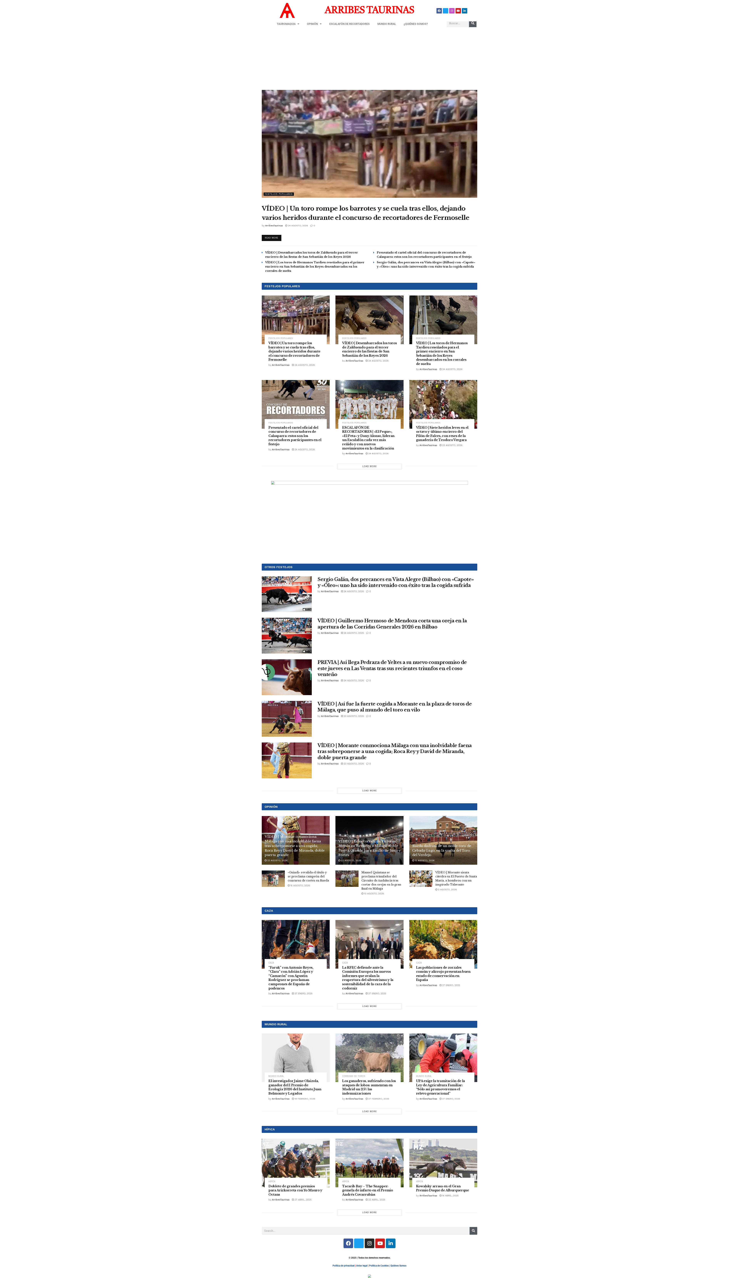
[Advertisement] (369, 59)
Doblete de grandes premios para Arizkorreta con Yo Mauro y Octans (295, 1190)
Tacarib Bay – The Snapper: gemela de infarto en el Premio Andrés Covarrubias (367, 1190)
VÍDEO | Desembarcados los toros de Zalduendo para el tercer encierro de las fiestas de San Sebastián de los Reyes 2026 (369, 349)
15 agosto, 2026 (424, 860)
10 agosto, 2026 (373, 893)
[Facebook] (439, 10)
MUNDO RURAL (386, 23)
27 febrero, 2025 (378, 1098)
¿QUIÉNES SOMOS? (416, 23)
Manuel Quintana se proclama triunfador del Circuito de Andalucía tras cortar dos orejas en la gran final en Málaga (381, 880)
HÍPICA (271, 1181)
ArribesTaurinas (274, 225)
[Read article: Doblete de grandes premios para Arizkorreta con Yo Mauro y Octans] (296, 1163)
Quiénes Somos (398, 1265)
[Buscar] (473, 23)
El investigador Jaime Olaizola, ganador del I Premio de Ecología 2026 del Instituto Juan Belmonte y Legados (294, 1087)
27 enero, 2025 (303, 993)
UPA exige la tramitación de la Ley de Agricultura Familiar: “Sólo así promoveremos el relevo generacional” (440, 1087)
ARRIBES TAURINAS (369, 10)
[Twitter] (445, 10)
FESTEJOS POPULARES (279, 194)
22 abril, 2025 (376, 1199)
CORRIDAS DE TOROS (353, 1076)
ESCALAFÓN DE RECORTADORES (349, 23)
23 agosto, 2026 (451, 445)
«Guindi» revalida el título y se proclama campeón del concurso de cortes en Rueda (308, 876)
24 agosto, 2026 (297, 225)
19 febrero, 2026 (304, 1098)
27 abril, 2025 (303, 1199)
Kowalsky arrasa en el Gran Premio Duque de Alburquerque (442, 1188)
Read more (273, 237)
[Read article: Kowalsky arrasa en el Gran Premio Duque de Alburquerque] (443, 1163)
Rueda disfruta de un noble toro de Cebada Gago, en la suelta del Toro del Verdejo (441, 850)
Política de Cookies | (379, 1265)
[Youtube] (458, 10)
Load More (369, 466)
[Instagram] (452, 10)
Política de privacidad (343, 1265)
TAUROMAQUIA (286, 23)
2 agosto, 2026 (447, 889)
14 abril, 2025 (450, 1195)
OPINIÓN (312, 23)
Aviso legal (361, 1265)
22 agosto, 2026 (350, 860)
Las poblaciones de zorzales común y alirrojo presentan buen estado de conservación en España (443, 974)
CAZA (271, 963)
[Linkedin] (464, 10)
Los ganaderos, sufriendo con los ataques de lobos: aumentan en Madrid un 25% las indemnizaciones (369, 1087)
